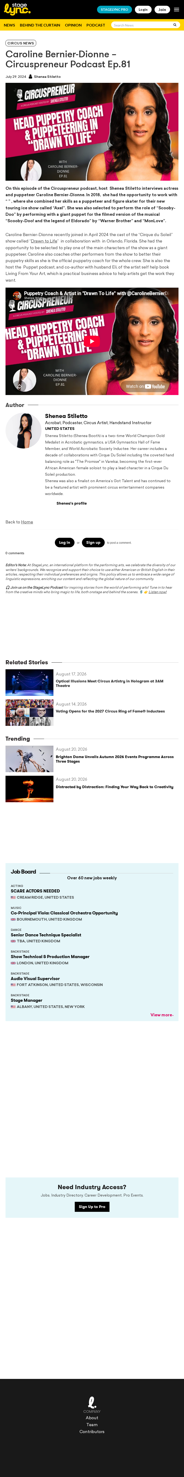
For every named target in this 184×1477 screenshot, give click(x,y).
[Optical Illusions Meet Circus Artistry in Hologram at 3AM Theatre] (31, 682)
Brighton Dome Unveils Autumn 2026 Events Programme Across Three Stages (115, 759)
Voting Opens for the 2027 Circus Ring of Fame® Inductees (110, 711)
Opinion (73, 25)
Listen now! (158, 592)
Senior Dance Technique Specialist (46, 935)
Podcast (95, 25)
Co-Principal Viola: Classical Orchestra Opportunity (64, 913)
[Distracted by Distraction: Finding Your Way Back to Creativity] (31, 789)
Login (143, 9)
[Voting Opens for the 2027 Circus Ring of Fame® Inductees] (31, 712)
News (9, 25)
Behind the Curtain (40, 25)
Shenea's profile (72, 503)
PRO (114, 9)
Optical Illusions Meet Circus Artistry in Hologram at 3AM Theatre (109, 683)
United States (60, 429)
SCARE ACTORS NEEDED (35, 891)
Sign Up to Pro (92, 1206)
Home (27, 522)
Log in (64, 542)
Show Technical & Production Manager (50, 957)
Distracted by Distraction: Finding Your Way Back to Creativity (114, 787)
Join (162, 9)
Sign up (93, 542)
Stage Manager (26, 1000)
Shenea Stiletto (47, 77)
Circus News (20, 43)
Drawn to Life (44, 241)
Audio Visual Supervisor (35, 979)
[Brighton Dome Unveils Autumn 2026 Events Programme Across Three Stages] (31, 759)
